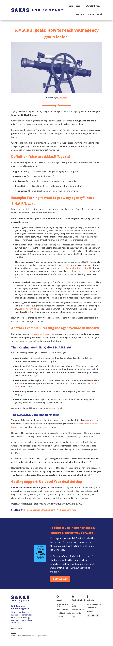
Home (70, 6)
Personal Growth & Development (39, 509)
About (78, 6)
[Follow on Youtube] (93, 615)
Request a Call (95, 14)
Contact (59, 616)
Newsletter (91, 611)
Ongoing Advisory (78, 609)
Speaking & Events (63, 613)
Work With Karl (93, 6)
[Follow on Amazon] (97, 615)
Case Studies (76, 613)
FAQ (73, 616)
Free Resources (92, 608)
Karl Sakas (62, 97)
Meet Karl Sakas (62, 609)
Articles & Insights (94, 604)
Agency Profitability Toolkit (79, 268)
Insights (80, 14)
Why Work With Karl (62, 605)
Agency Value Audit (27, 308)
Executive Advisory (40, 333)
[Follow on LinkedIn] (88, 615)
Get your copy (60, 578)
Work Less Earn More (66, 509)
